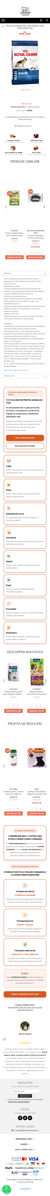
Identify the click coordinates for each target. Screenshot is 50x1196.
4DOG (36, 789)
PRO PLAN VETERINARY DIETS (35, 231)
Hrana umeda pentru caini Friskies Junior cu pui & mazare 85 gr (14, 234)
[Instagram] (30, 1118)
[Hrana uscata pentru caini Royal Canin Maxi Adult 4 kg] (25, 63)
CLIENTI (24, 1144)
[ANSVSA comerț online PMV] (36, 1173)
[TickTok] (25, 1118)
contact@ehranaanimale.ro (26, 1130)
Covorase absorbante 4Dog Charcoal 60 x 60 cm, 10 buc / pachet (36, 792)
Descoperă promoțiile (25, 446)
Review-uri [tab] (9, 376)
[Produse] (3, 21)
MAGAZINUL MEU (24, 1139)
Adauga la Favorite (24, 126)
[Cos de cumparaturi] (41, 20)
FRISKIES (14, 230)
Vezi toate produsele (25, 438)
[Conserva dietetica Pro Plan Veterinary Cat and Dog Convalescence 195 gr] (35, 198)
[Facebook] (20, 1118)
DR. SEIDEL (13, 789)
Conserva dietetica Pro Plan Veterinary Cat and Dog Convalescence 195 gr (35, 236)
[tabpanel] (25, 63)
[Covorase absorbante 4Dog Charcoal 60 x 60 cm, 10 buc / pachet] (36, 758)
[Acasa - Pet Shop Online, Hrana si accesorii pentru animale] (25, 11)
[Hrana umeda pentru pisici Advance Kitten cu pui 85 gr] (13, 672)
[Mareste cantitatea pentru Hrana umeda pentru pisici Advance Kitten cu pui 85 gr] (18, 706)
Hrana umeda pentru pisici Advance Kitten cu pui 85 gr (13, 692)
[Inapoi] (2, 26)
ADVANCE (13, 689)
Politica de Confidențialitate (18, 1102)
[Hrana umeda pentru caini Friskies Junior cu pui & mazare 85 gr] (14, 198)
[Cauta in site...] (47, 20)
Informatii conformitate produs (16, 370)
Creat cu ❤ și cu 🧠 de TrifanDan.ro (20, 1179)
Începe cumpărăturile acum (25, 994)
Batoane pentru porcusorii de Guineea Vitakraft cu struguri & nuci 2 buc (36, 692)
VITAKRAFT (36, 689)
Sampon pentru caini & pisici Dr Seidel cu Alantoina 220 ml (13, 792)
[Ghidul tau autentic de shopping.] (25, 1189)
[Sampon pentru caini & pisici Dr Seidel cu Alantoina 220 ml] (13, 758)
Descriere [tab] (7, 273)
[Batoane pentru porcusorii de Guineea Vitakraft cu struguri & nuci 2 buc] (36, 672)
